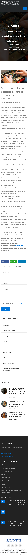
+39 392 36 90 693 (8, 457)
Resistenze (6, 325)
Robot (4, 357)
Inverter (5, 341)
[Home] (10, 3)
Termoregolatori (7, 336)
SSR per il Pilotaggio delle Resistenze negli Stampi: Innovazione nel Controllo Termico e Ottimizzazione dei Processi (17, 391)
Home (11, 45)
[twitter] (12, 545)
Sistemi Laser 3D (7, 347)
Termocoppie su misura (9, 330)
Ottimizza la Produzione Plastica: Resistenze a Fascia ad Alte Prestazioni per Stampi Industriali (15, 513)
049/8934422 (19, 245)
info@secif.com (8, 453)
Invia (5, 309)
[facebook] (8, 545)
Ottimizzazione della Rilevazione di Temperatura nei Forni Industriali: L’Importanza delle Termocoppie (17, 416)
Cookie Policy (20, 554)
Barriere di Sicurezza (8, 363)
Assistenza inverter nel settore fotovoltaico (11, 369)
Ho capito (13, 554)
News (17, 45)
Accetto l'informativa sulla (12, 303)
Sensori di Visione (7, 352)
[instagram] (20, 545)
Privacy (20, 303)
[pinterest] (16, 545)
